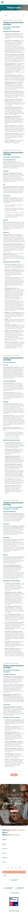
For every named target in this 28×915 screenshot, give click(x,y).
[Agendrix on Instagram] (16, 867)
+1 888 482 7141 (14, 880)
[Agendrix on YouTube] (19, 867)
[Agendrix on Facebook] (8, 867)
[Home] (4, 2)
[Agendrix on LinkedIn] (12, 867)
